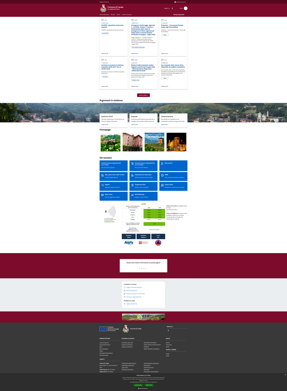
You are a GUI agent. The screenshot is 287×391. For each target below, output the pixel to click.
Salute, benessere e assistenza (151, 349)
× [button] (285, 374)
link (156, 382)
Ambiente (146, 347)
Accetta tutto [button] (138, 385)
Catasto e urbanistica (127, 347)
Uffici (101, 347)
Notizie (135, 20)
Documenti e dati (104, 355)
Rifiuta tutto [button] (149, 385)
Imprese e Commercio (127, 345)
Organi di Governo (104, 342)
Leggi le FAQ (125, 367)
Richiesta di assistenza (127, 369)
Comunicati (169, 345)
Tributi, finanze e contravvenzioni (152, 344)
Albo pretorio (147, 365)
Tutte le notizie (143, 95)
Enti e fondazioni (104, 349)
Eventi (167, 356)
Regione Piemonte (104, 2)
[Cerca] (185, 8)
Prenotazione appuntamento (129, 363)
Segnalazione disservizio (128, 365)
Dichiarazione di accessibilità (151, 371)
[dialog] (143, 382)
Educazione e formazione (150, 342)
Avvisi (105, 20)
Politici (101, 351)
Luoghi (167, 354)
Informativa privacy (149, 367)
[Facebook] (171, 8)
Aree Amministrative (105, 345)
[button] (143, 388)
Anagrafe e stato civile (127, 342)
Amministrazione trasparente (151, 363)
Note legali (146, 369)
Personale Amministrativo (106, 353)
